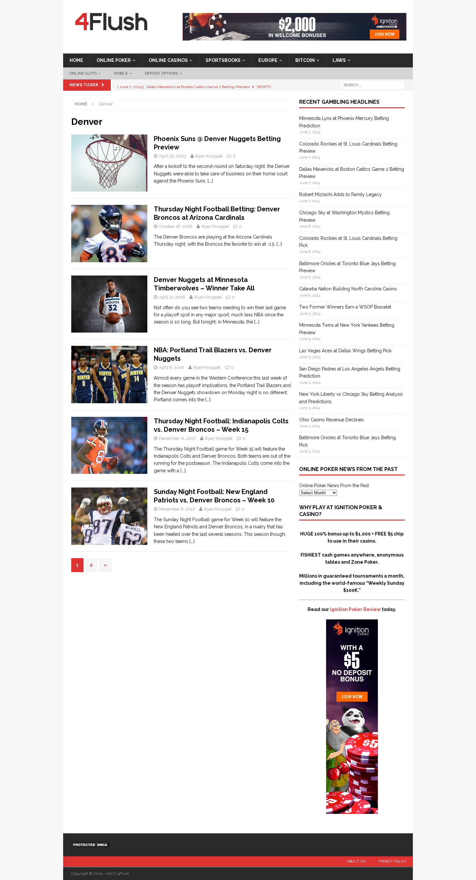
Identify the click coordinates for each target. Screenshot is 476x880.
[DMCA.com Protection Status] (90, 844)
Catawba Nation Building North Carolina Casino (348, 288)
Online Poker (113, 60)
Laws (339, 60)
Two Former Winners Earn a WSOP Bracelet (345, 307)
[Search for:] (372, 85)
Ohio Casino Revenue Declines (331, 419)
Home (76, 60)
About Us (356, 861)
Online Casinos (168, 60)
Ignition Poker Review (355, 609)
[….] (210, 180)
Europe (268, 60)
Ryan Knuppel (209, 156)
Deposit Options (161, 73)
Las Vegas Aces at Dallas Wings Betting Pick (345, 350)
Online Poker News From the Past (334, 485)
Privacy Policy (392, 861)
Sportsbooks (223, 60)
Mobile (121, 73)
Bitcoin (305, 60)
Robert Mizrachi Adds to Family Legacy (340, 194)
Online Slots (83, 73)
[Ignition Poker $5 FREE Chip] (352, 810)
